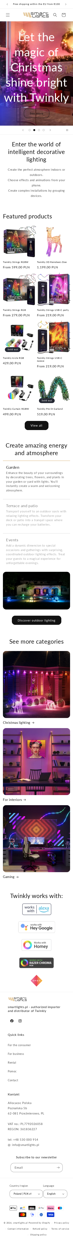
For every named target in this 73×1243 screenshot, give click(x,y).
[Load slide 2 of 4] (34, 130)
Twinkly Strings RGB (14, 310)
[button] (8, 15)
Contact (13, 1080)
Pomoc (12, 1071)
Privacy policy (61, 1222)
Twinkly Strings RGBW (15, 262)
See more (36, 113)
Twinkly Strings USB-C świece (49, 359)
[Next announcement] (66, 4)
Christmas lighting (16, 723)
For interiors (12, 800)
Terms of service (60, 1228)
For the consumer (19, 1045)
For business (16, 1053)
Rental (12, 1062)
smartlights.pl (20, 1222)
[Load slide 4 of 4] (43, 130)
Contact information (18, 1228)
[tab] (36, 478)
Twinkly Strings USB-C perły (53, 310)
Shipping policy (38, 1234)
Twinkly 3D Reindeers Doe (52, 262)
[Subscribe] (58, 1167)
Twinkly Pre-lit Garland (50, 408)
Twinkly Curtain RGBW (16, 408)
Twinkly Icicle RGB (13, 357)
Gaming (9, 877)
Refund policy (40, 1228)
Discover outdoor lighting (36, 620)
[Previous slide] (23, 130)
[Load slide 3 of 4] (39, 130)
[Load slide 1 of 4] (29, 130)
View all (36, 425)
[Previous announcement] (7, 4)
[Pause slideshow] (68, 130)
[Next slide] (50, 130)
